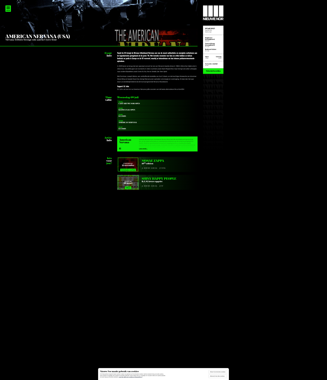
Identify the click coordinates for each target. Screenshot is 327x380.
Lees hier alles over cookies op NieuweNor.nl (130, 377)
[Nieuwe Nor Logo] (213, 12)
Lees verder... (143, 148)
